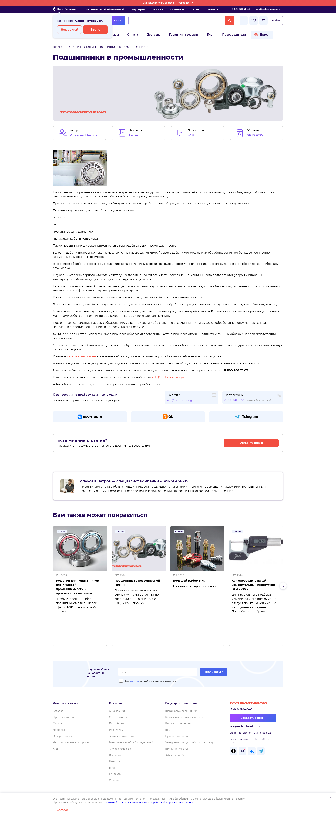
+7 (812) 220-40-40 (240, 9)
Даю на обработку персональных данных (150, 681)
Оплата (132, 34)
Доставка (154, 34)
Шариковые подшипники (181, 710)
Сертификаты (118, 717)
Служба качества (120, 748)
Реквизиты (116, 729)
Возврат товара (63, 736)
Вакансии (115, 755)
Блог (210, 34)
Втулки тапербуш (176, 748)
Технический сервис (122, 736)
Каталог (116, 20)
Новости (114, 761)
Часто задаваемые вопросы (71, 742)
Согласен (63, 810)
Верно (95, 29)
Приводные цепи (176, 736)
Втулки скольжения (178, 723)
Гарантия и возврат (183, 34)
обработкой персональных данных (172, 802)
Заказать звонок (253, 717)
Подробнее (183, 2)
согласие (134, 681)
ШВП (168, 729)
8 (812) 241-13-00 (234, 400)
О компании (117, 710)
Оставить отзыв (251, 443)
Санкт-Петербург (67, 9)
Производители (234, 34)
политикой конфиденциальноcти (125, 802)
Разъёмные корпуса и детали (184, 717)
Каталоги (157, 9)
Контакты (213, 9)
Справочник (177, 9)
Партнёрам (138, 9)
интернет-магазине (81, 356)
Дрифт (265, 34)
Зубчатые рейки (175, 755)
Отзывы (113, 34)
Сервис (196, 9)
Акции (57, 748)
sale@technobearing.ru (268, 9)
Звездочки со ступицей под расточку (189, 742)
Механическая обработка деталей (105, 9)
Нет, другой (69, 29)
